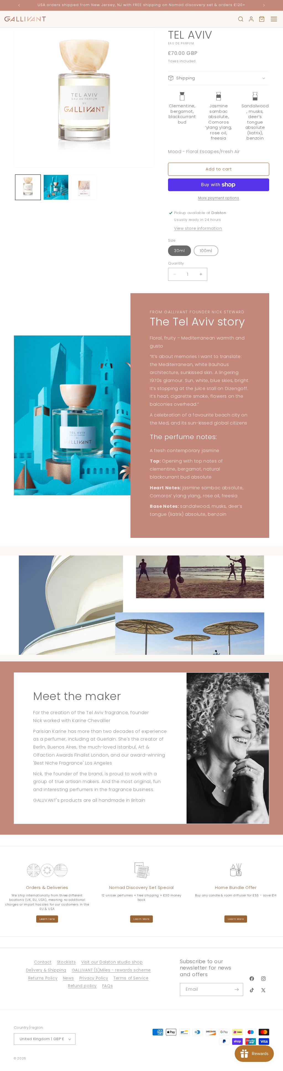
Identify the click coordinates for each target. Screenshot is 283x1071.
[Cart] (262, 19)
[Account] (251, 19)
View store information (198, 228)
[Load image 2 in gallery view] (56, 187)
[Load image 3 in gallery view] (84, 187)
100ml (206, 250)
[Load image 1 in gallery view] (28, 187)
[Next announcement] (264, 5)
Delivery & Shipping (46, 970)
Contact (42, 962)
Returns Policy (42, 978)
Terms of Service (131, 978)
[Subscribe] (237, 989)
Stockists (66, 962)
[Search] (241, 19)
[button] (218, 78)
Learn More (47, 919)
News (68, 978)
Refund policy (82, 986)
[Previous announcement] (19, 5)
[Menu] (274, 19)
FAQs (107, 986)
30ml (179, 250)
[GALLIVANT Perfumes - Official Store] (25, 19)
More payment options (218, 198)
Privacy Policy (93, 978)
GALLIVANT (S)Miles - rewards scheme (111, 970)
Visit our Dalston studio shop (112, 962)
